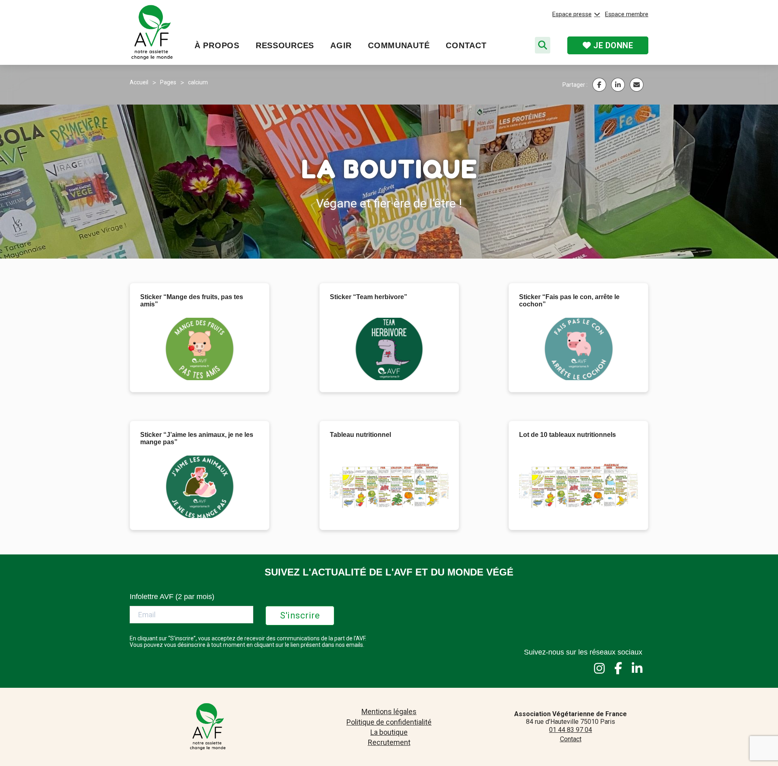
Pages (168, 82)
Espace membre (626, 14)
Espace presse (572, 14)
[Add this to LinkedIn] (618, 85)
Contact (466, 45)
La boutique (389, 732)
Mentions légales (389, 711)
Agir (341, 45)
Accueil (139, 82)
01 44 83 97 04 (570, 730)
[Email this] (636, 85)
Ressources (285, 45)
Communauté (399, 45)
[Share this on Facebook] (599, 85)
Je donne (612, 45)
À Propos (216, 45)
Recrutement (389, 742)
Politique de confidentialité (389, 722)
